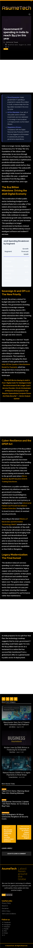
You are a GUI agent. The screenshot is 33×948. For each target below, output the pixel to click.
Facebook (7, 922)
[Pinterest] (11, 699)
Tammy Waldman (13, 777)
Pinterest (7, 926)
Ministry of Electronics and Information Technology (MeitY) (15, 521)
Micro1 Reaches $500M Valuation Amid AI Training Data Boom (14, 479)
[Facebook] (3, 699)
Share (6, 933)
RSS (5, 931)
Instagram (7, 924)
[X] (7, 699)
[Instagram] (3, 925)
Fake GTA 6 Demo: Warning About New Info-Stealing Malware (15, 792)
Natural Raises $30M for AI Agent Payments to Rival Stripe (16, 774)
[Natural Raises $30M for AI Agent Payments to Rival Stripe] (16, 763)
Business (6, 49)
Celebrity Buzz (5, 812)
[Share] (3, 933)
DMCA (3, 895)
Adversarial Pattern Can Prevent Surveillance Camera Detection (16, 505)
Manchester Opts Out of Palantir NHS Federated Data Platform (16, 723)
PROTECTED (9, 895)
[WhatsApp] (15, 699)
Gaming (4, 789)
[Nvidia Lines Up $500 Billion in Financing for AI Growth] (16, 738)
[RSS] (3, 931)
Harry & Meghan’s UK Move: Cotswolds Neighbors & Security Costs (15, 816)
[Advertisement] (16, 76)
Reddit (6, 929)
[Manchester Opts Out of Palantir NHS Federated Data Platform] (16, 713)
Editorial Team (12, 42)
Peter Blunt (12, 752)
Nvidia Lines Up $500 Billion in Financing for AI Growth (16, 748)
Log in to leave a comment (16, 853)
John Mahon (12, 727)
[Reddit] (3, 929)
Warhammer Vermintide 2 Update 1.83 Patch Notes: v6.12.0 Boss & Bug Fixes (15, 804)
